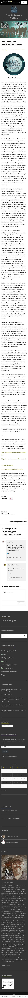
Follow (5, 751)
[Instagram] (5, 620)
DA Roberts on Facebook (10, 819)
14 (24, 775)
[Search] (24, 19)
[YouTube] (10, 620)
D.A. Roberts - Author (19, 50)
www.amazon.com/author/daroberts (12, 469)
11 (14, 775)
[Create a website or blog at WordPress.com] (14, 994)
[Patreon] (15, 620)
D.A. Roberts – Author (14, 17)
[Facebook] (2, 620)
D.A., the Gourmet (6, 694)
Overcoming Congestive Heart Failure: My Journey (12, 706)
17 (10, 779)
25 (14, 782)
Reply (9, 559)
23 (6, 782)
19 (17, 779)
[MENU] (2, 19)
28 (24, 782)
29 (3, 786)
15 (3, 779)
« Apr (2, 791)
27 (21, 782)
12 (17, 775)
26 (17, 782)
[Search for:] (14, 636)
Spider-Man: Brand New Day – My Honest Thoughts (11, 690)
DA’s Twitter (6, 807)
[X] (7, 620)
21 (24, 779)
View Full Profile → (6, 965)
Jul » (6, 791)
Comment (21, 602)
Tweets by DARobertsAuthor (9, 810)
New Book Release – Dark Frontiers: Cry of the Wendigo (13, 711)
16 (6, 779)
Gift (24, 2)
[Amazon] (12, 620)
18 (14, 779)
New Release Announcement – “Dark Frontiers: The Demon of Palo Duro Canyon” (12, 699)
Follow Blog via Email (9, 734)
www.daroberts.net (7, 465)
